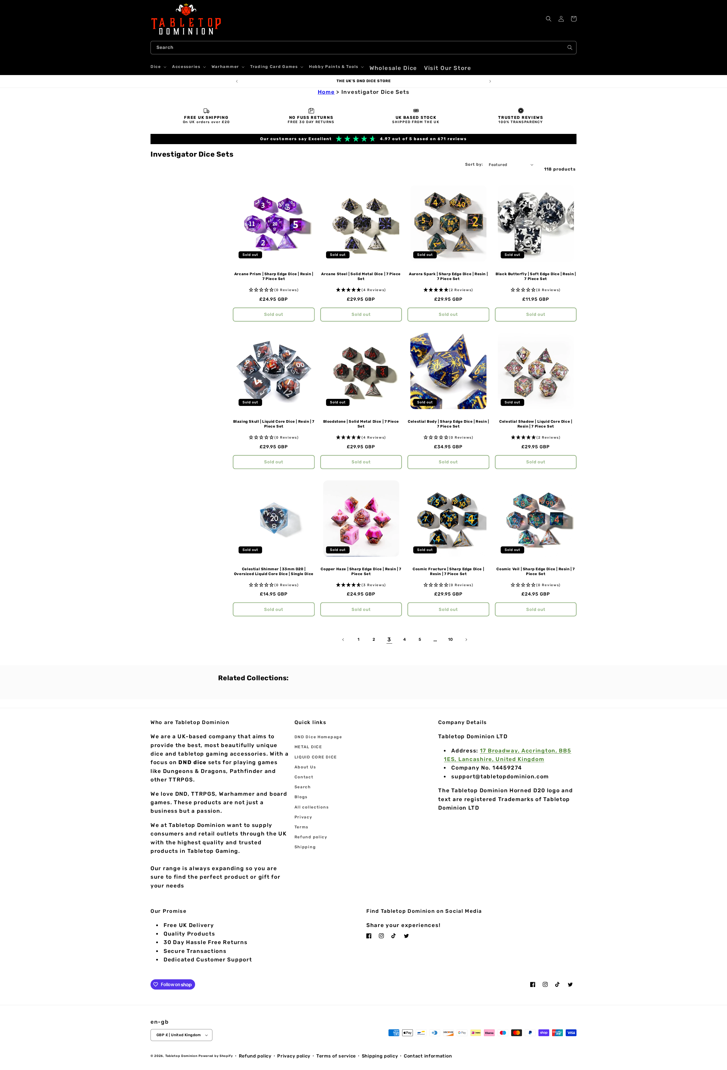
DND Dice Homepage (318, 737)
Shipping (305, 847)
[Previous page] (343, 639)
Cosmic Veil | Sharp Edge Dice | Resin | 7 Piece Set (535, 571)
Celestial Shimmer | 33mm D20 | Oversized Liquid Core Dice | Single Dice (274, 571)
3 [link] (389, 639)
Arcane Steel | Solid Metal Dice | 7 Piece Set (361, 276)
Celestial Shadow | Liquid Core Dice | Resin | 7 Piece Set (535, 423)
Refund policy (310, 837)
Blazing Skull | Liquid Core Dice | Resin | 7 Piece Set (273, 423)
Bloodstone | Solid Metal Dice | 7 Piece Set (361, 423)
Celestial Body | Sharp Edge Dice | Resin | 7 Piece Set (448, 423)
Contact (304, 777)
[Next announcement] (490, 81)
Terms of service (336, 1056)
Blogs (301, 797)
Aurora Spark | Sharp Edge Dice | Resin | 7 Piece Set (448, 276)
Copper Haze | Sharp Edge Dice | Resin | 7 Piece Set (361, 571)
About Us (305, 767)
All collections (311, 807)
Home (326, 92)
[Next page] (466, 639)
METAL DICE (308, 747)
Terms (301, 827)
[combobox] (363, 47)
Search (302, 787)
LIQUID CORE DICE (315, 757)
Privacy (303, 817)
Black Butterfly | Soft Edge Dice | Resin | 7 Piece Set (536, 276)
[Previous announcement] (237, 81)
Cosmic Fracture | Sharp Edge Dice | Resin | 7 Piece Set (448, 571)
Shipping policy (380, 1056)
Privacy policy (293, 1056)
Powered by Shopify (216, 1056)
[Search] (570, 47)
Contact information (428, 1056)
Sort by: (474, 164)
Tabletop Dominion (181, 1056)
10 (450, 639)
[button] (158, 67)
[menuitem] (393, 68)
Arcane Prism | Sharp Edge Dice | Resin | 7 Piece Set (273, 276)
